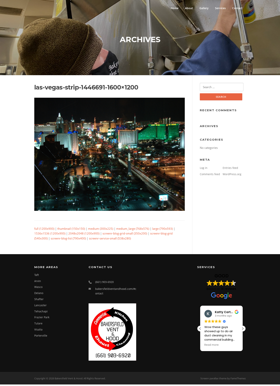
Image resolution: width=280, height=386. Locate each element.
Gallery (204, 8)
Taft (36, 275)
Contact (237, 8)
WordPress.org (232, 174)
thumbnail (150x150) (71, 228)
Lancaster (40, 305)
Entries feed (230, 168)
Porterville (40, 335)
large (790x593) (162, 228)
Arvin (37, 281)
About (189, 8)
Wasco (38, 287)
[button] (243, 328)
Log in (203, 168)
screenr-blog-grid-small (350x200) (124, 233)
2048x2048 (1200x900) (83, 233)
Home (174, 8)
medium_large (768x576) (132, 228)
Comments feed (210, 174)
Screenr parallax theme (213, 378)
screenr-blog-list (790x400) (68, 238)
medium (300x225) (100, 228)
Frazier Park (41, 317)
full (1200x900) (44, 228)
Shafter (39, 299)
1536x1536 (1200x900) (49, 233)
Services (220, 8)
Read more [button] (211, 345)
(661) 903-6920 (104, 282)
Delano (38, 293)
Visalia (38, 329)
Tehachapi (41, 311)
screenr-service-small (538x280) (110, 238)
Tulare (38, 323)
